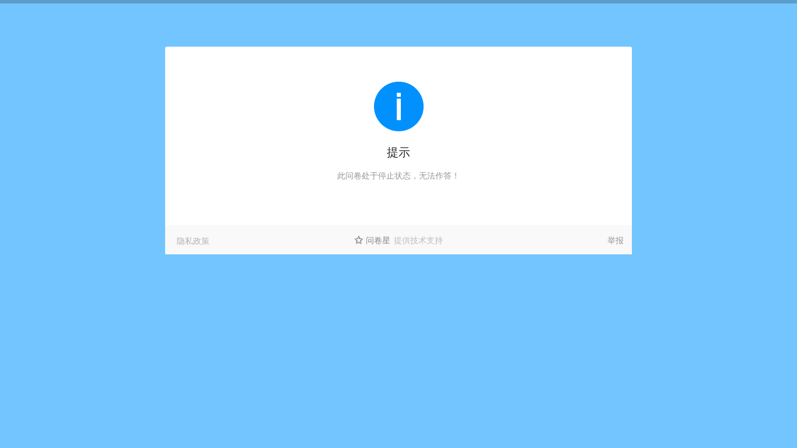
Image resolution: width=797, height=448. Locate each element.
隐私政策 (193, 240)
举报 (615, 240)
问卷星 (378, 240)
